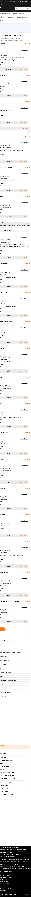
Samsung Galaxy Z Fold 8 (21, 1)
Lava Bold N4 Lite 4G (4, 874)
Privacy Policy (16, 849)
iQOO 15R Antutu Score (5, 863)
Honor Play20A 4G (4, 881)
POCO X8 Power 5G (4, 885)
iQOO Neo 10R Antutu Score (17, 866)
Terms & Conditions (6, 853)
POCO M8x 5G (3, 890)
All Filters (25, 128)
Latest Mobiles (12, 1)
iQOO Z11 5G (22, 3)
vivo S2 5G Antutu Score (5, 866)
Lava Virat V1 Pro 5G (4, 883)
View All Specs (24, 50)
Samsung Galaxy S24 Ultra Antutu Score (21, 868)
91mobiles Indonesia (6, 849)
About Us (2, 851)
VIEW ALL (27, 635)
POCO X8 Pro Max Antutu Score (22, 864)
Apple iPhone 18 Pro (13, 3)
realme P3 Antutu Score (16, 863)
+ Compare (27, 43)
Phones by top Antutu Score (6, 859)
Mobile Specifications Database (9, 854)
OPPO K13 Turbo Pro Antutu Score (7, 864)
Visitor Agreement (21, 851)
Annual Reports (10, 851)
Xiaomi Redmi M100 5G (5, 888)
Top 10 (22, 847)
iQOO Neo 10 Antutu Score (6, 868)
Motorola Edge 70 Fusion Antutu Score (21, 859)
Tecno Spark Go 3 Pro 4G (5, 875)
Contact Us (3, 847)
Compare (9, 847)
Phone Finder (16, 847)
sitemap (23, 849)
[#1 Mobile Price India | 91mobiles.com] (5, 8)
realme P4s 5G (12, 4)
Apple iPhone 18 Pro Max (5, 877)
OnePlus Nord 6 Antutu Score (6, 861)
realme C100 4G (3, 879)
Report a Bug (28, 894)
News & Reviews (4, 13)
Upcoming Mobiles (22, 17)
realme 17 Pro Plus (4, 887)
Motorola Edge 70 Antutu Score (20, 861)
